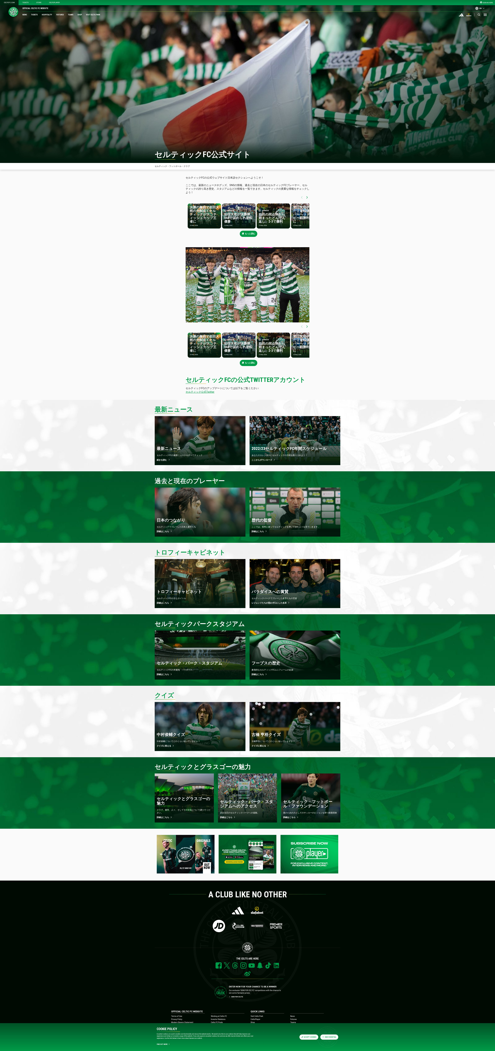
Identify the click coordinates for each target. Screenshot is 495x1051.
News (24, 15)
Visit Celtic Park (93, 15)
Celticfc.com (9, 2)
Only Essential (330, 1037)
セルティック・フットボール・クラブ (172, 166)
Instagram (243, 965)
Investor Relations (218, 1019)
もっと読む (250, 233)
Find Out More (162, 1044)
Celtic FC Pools (217, 1022)
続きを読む (162, 460)
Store (38, 2)
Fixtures (60, 15)
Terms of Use (176, 1016)
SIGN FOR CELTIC (237, 997)
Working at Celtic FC (219, 1016)
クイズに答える (164, 746)
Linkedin (276, 965)
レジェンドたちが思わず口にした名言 (269, 603)
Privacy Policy (176, 1019)
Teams (70, 15)
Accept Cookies (310, 1037)
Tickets (25, 2)
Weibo (247, 974)
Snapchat (260, 965)
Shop (79, 15)
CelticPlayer (54, 2)
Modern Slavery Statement (182, 1022)
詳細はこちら (163, 531)
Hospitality (47, 15)
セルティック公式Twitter (200, 391)
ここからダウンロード (262, 460)
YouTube (252, 965)
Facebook (219, 965)
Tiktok (268, 965)
